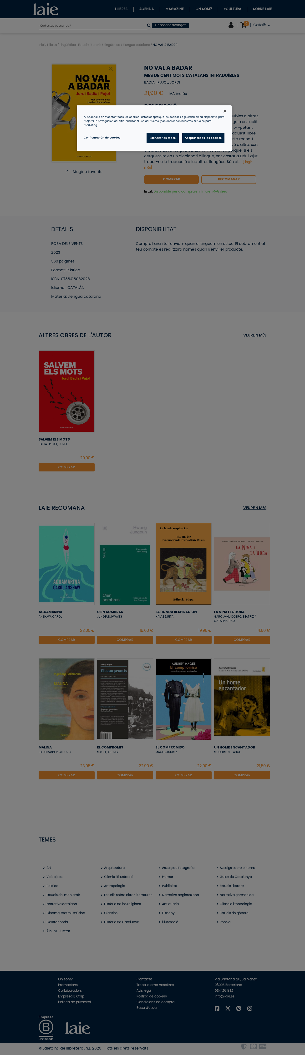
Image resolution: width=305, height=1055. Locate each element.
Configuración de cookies (102, 137)
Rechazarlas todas (163, 138)
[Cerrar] (225, 111)
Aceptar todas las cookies (203, 138)
